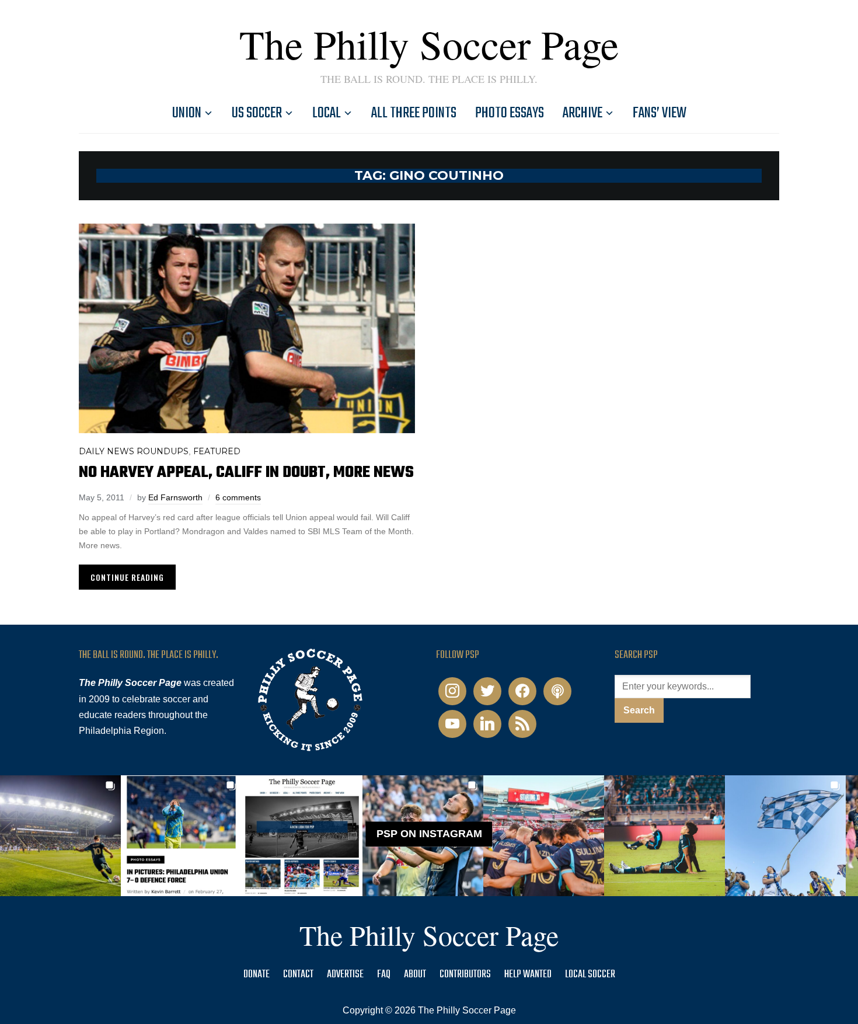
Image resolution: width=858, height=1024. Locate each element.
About (415, 974)
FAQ (383, 974)
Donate (256, 974)
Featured (216, 451)
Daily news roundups (134, 451)
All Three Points (413, 113)
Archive (582, 113)
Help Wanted (528, 974)
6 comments (238, 497)
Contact (298, 974)
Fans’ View (659, 113)
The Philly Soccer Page (429, 43)
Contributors (465, 974)
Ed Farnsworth (175, 497)
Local (326, 113)
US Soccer (257, 113)
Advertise (345, 974)
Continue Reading (127, 577)
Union (186, 113)
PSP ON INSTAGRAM (429, 834)
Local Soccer (590, 974)
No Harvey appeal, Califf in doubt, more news (246, 472)
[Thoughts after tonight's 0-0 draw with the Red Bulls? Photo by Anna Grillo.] (543, 835)
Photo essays (509, 113)
